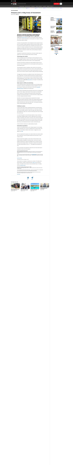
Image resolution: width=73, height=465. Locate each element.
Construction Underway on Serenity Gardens (53, 31)
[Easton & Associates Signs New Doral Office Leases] (59, 28)
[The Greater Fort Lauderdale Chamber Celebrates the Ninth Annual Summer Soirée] (56, 40)
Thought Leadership (39, 6)
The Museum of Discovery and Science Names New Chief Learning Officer (44, 188)
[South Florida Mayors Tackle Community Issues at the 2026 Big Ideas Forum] (56, 51)
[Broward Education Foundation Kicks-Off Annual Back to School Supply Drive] (52, 49)
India (22, 131)
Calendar (44, 6)
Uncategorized (14, 10)
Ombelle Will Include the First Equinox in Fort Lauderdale (24, 189)
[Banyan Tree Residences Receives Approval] (59, 22)
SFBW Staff (17, 14)
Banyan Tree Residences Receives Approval (53, 19)
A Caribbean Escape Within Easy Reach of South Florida (35, 189)
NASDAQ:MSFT (29, 79)
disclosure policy (22, 165)
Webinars (48, 6)
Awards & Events (54, 35)
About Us (51, 6)
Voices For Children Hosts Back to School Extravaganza (15, 189)
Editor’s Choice (22, 6)
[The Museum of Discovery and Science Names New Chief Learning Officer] (44, 185)
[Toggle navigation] (11, 3)
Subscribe (57, 3)
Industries (33, 6)
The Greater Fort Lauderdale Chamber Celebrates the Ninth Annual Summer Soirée (56, 45)
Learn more (18, 174)
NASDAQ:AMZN (24, 37)
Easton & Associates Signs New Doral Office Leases (53, 27)
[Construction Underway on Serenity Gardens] (59, 32)
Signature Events (27, 6)
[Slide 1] (56, 54)
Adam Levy (34, 162)
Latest (52, 17)
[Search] (61, 4)
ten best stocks (34, 154)
